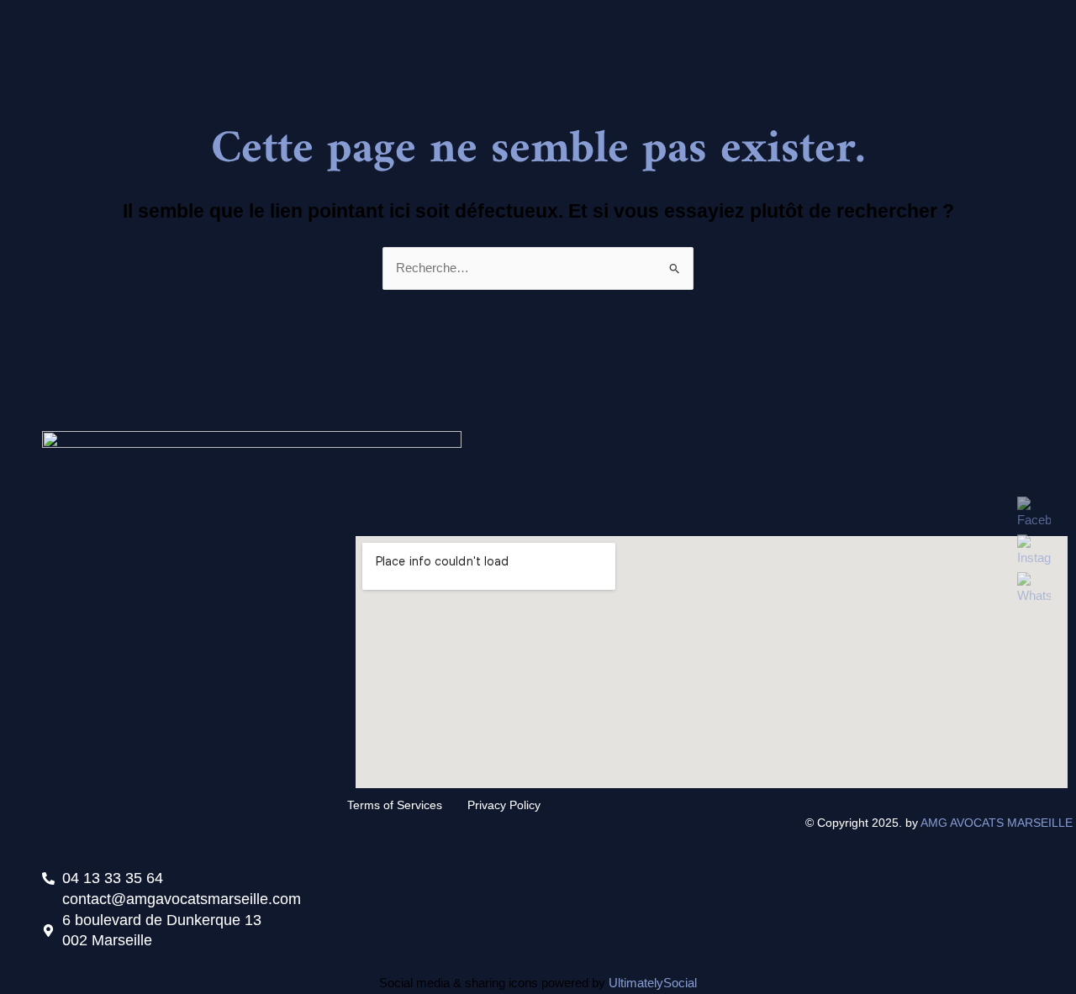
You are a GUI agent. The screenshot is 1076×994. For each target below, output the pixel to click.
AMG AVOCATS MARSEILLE (998, 822)
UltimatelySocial (653, 983)
